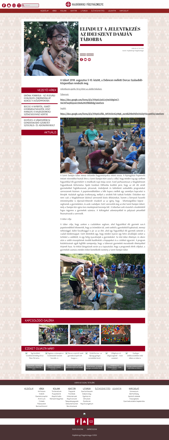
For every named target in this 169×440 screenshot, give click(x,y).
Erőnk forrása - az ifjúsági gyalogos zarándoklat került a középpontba (39, 98)
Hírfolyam (41, 391)
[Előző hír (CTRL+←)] (6, 224)
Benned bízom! (41, 406)
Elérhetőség (134, 394)
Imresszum (134, 391)
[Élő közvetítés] (9, 6)
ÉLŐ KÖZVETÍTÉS (102, 388)
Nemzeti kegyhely (56, 399)
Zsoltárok (87, 401)
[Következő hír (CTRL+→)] (162, 224)
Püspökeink (56, 394)
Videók (41, 394)
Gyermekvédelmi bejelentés (134, 401)
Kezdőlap (45, 11)
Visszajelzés (134, 399)
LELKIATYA (116, 388)
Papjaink (72, 391)
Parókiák (72, 394)
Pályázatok (41, 404)
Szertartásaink (87, 391)
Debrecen (90, 54)
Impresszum (92, 429)
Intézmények (72, 396)
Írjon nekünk (77, 429)
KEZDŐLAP (29, 388)
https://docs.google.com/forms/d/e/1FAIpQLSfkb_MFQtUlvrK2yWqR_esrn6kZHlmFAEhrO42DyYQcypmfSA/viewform (112, 113)
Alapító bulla (56, 396)
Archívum (41, 399)
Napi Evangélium (87, 404)
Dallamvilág (86, 394)
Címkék (42, 401)
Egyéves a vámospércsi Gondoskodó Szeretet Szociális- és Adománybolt (39, 123)
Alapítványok (72, 399)
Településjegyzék (71, 401)
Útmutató (86, 399)
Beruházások (72, 406)
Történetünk (56, 391)
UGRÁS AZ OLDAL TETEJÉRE (84, 383)
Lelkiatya (112, 11)
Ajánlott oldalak (134, 396)
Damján (83, 54)
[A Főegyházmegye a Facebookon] (4, 6)
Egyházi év (87, 396)
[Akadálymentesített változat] (19, 6)
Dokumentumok (72, 404)
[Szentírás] (14, 6)
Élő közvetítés (97, 11)
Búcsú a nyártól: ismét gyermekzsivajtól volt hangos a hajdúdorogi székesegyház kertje (37, 110)
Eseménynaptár (42, 396)
